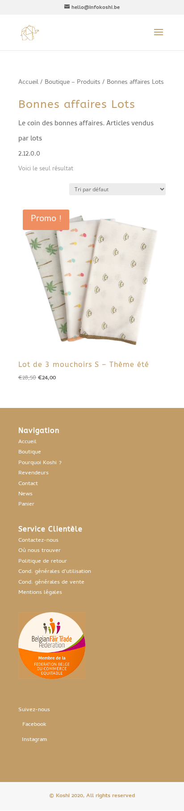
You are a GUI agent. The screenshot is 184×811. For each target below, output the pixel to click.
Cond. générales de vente (51, 582)
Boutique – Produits (72, 82)
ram (42, 740)
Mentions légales (40, 592)
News (25, 494)
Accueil (28, 82)
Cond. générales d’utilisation (54, 571)
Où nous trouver (39, 551)
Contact (28, 484)
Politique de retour (42, 561)
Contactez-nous (38, 540)
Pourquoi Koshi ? (40, 463)
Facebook (34, 724)
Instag (30, 740)
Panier (26, 504)
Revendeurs (33, 473)
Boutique (29, 452)
